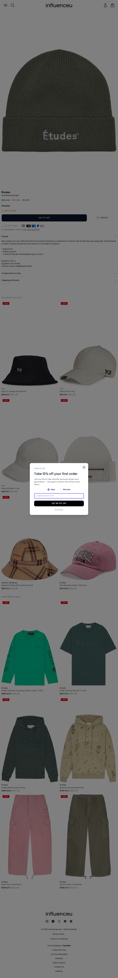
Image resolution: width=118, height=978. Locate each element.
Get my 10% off (59, 503)
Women (67, 489)
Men (53, 489)
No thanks (59, 509)
